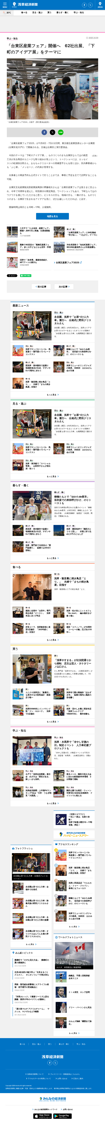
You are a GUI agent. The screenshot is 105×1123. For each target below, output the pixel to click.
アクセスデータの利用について (39, 1078)
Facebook (84, 5)
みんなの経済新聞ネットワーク (52, 1099)
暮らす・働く (62, 12)
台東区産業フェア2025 (67, 262)
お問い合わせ (62, 1078)
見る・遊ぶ (37, 12)
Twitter (90, 5)
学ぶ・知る (79, 12)
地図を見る (52, 216)
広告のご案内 (78, 1078)
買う (49, 12)
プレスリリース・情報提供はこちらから (65, 1074)
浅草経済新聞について (35, 1074)
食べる (24, 12)
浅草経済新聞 (24, 5)
